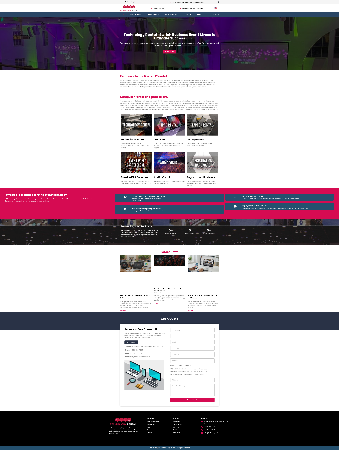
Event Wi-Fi (176, 369)
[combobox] (172, 348)
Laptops (204, 369)
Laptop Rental (195, 139)
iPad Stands (188, 375)
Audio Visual (162, 177)
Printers (186, 372)
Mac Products (199, 375)
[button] (218, 2)
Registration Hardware (201, 177)
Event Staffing (177, 375)
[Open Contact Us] (218, 14)
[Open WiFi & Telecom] (176, 14)
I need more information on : (181, 365)
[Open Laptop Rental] (158, 14)
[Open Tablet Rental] (140, 14)
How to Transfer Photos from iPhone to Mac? (202, 296)
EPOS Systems (194, 369)
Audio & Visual (177, 372)
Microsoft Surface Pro (199, 372)
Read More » (123, 310)
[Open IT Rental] (190, 14)
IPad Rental (161, 139)
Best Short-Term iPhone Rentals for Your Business (168, 290)
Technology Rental (133, 139)
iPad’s (184, 369)
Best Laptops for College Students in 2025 (135, 296)
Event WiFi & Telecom (134, 177)
